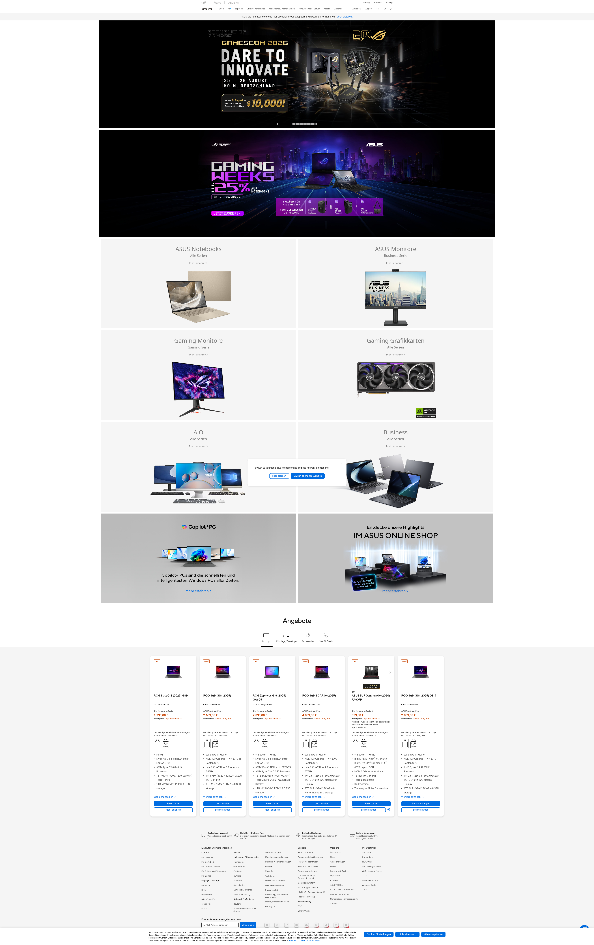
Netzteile (237, 880)
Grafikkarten (239, 866)
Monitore (205, 885)
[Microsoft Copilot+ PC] (198, 558)
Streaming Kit (271, 890)
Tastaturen (270, 876)
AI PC (365, 876)
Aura (364, 889)
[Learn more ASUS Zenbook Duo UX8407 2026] (297, 126)
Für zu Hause (207, 857)
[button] (366, 2)
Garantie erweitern (306, 883)
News (332, 857)
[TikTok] (287, 925)
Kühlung (237, 876)
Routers (237, 904)
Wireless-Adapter (273, 852)
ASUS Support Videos (308, 887)
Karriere (334, 880)
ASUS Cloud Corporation (341, 889)
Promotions (367, 857)
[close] (342, 463)
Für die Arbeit (207, 862)
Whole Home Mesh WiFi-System (244, 909)
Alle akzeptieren (433, 934)
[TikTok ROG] (326, 925)
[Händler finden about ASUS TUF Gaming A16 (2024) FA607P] (388, 809)
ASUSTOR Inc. (336, 885)
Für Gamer (206, 876)
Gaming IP (270, 906)
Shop (221, 9)
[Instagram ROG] (316, 925)
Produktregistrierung (307, 871)
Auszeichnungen (337, 862)
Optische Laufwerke (242, 890)
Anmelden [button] (248, 925)
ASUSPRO (367, 852)
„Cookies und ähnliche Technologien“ (305, 940)
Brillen (204, 890)
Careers (333, 903)
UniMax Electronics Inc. (341, 894)
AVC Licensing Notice (372, 871)
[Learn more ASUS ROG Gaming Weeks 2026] (297, 235)
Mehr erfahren (173, 809)
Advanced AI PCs (370, 880)
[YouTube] (296, 925)
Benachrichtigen (421, 803)
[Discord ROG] (306, 925)
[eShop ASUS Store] (395, 558)
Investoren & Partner (339, 871)
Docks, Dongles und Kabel (277, 902)
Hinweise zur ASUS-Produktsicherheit (307, 877)
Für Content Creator (210, 866)
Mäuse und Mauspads (275, 881)
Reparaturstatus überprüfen (310, 857)
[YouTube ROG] (346, 925)
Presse (333, 866)
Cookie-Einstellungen (379, 934)
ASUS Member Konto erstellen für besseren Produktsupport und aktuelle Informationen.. (296, 16)
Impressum (335, 876)
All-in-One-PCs (208, 899)
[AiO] (198, 467)
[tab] (285, 124)
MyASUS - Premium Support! (311, 892)
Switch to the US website (308, 475)
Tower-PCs (206, 904)
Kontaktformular (305, 852)
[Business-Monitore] (395, 283)
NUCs (204, 908)
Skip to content (203, 9)
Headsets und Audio (274, 885)
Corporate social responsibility (344, 899)
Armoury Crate (369, 885)
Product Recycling (306, 897)
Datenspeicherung (241, 894)
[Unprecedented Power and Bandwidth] (198, 283)
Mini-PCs (237, 852)
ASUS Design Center (371, 866)
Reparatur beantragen (308, 862)
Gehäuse (237, 871)
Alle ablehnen (407, 934)
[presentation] (389, 810)
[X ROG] (336, 925)
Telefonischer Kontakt (308, 866)
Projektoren (206, 894)
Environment (304, 911)
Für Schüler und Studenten (213, 871)
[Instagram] (277, 925)
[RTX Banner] (395, 375)
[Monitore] (198, 375)
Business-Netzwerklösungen (278, 862)
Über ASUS (335, 852)
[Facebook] (267, 925)
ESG (300, 906)
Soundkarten (239, 885)
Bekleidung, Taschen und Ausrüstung (276, 895)
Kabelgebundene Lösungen (277, 857)
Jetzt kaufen (173, 803)
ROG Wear (367, 862)
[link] (206, 9)
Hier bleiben (279, 475)
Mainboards (238, 862)
